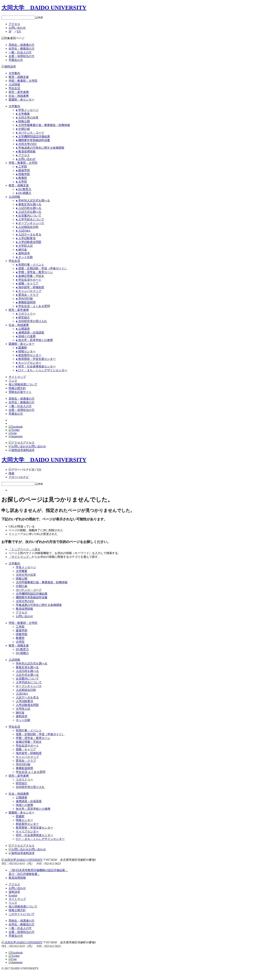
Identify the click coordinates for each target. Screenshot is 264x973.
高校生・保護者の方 (21, 44)
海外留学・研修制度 (29, 753)
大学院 (20, 641)
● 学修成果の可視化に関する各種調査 (40, 147)
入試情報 (14, 84)
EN (19, 31)
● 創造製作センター (28, 355)
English (13, 895)
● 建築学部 (23, 170)
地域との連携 (24, 805)
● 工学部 (21, 166)
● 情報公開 (23, 121)
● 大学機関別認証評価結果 (33, 136)
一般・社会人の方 (20, 52)
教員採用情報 (24, 608)
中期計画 (21, 586)
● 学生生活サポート (28, 279)
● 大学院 (21, 181)
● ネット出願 (24, 257)
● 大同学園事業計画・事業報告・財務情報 (43, 125)
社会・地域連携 (19, 95)
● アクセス (23, 155)
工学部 (20, 626)
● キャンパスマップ (28, 291)
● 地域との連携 (26, 336)
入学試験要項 (24, 701)
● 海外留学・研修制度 (30, 287)
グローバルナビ (19, 477)
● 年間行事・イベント (30, 264)
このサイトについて (21, 914)
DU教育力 (22, 649)
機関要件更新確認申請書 (31, 597)
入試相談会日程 (26, 689)
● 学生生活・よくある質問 (33, 306)
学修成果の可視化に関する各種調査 (39, 604)
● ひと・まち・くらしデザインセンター (41, 370)
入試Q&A (22, 693)
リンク (13, 380)
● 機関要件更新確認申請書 (33, 140)
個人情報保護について (23, 384)
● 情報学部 (23, 174)
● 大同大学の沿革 (27, 117)
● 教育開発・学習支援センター (36, 358)
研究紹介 (21, 783)
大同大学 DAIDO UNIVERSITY (43, 7)
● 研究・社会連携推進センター (36, 366)
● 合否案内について (28, 215)
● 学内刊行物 (24, 298)
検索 (11, 473)
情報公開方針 (17, 388)
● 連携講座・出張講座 (30, 332)
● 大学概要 (23, 113)
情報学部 (21, 634)
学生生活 (14, 88)
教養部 (20, 638)
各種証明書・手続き (29, 741)
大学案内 (14, 73)
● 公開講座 (23, 328)
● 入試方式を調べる (28, 211)
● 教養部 (21, 177)
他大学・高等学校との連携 (33, 808)
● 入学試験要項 (26, 238)
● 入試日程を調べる (28, 208)
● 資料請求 (23, 253)
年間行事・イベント (29, 730)
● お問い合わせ (26, 159)
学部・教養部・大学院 (23, 80)
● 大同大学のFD (26, 143)
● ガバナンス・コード (30, 132)
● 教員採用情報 (26, 151)
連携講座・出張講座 (29, 801)
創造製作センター (27, 823)
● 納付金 (21, 249)
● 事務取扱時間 (26, 302)
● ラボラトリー (26, 313)
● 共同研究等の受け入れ (31, 321)
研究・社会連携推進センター (34, 835)
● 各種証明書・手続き (30, 275)
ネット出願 (23, 720)
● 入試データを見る (28, 234)
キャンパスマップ (27, 756)
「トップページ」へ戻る (24, 549)
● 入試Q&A (23, 230)
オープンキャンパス (29, 686)
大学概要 (21, 571)
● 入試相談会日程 (27, 226)
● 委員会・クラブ (27, 294)
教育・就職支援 (19, 76)
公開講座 (21, 797)
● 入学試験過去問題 (28, 242)
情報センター (24, 820)
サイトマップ (17, 376)
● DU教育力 (23, 189)
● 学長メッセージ (27, 110)
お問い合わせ (17, 27)
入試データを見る (27, 697)
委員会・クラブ (26, 760)
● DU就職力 (23, 192)
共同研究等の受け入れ (30, 787)
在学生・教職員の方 (21, 48)
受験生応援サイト (20, 391)
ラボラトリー (24, 779)
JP (10, 31)
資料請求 (28, 450)
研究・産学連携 (19, 92)
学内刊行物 (23, 764)
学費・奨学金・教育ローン (33, 738)
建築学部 (21, 630)
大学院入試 (23, 708)
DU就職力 (22, 653)
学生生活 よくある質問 (30, 771)
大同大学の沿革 (26, 574)
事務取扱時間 (24, 768)
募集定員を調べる (27, 667)
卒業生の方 (16, 59)
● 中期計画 (23, 128)
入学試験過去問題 (27, 704)
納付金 (20, 712)
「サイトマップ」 (20, 556)
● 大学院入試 (24, 245)
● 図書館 (21, 347)
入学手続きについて (29, 682)
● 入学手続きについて (30, 219)
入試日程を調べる (27, 671)
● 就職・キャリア (27, 283)
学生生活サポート (27, 745)
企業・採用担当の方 (21, 56)
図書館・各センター (21, 99)
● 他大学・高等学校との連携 (34, 340)
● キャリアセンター (28, 362)
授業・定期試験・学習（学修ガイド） (40, 734)
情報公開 (21, 578)
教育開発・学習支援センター (34, 827)
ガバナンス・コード (29, 589)
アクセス (14, 24)
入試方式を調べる (27, 674)
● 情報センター (26, 351)
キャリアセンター (27, 831)
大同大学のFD (25, 601)
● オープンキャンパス (30, 223)
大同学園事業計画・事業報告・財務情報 (42, 582)
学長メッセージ (26, 567)
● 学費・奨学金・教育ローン (34, 272)
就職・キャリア (26, 749)
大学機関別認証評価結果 (31, 593)
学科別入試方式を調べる (31, 663)
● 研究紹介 (23, 317)
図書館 (20, 816)
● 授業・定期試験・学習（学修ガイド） (41, 268)
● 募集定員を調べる (28, 204)
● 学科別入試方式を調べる (33, 200)
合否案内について (27, 678)
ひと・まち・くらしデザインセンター (40, 838)
